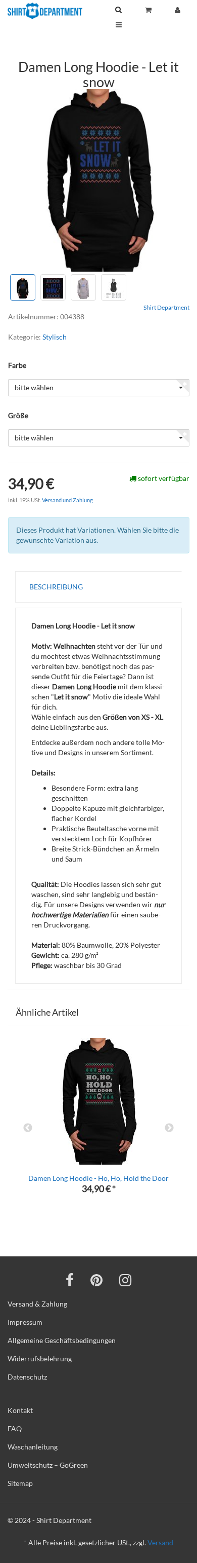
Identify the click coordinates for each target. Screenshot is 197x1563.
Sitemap (20, 1483)
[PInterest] (96, 1280)
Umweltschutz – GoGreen (48, 1465)
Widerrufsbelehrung (40, 1358)
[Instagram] (125, 1280)
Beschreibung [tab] (56, 586)
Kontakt (20, 1410)
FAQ (15, 1428)
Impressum (25, 1322)
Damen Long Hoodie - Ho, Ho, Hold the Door (98, 1178)
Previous (28, 1128)
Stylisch (54, 336)
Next (169, 1128)
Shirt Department (166, 307)
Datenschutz (27, 1376)
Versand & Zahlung (37, 1303)
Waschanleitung (33, 1446)
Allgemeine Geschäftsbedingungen (62, 1340)
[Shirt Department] (45, 11)
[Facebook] (70, 1280)
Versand (160, 1542)
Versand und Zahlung (67, 500)
